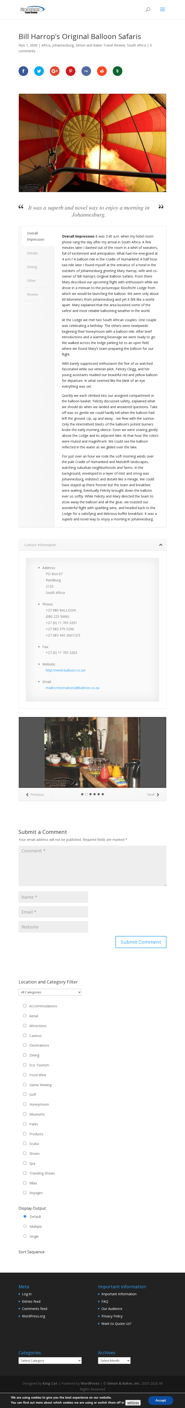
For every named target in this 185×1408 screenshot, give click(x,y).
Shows (34, 1153)
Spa (32, 1163)
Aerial (33, 1016)
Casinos (35, 1035)
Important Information (119, 1294)
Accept (160, 1400)
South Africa (136, 45)
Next (151, 794)
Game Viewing (40, 1085)
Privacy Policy (112, 1316)
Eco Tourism (39, 1065)
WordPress (90, 1383)
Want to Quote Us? (116, 1323)
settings (133, 1403)
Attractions (37, 1025)
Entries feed (31, 1301)
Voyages (36, 1192)
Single (34, 1236)
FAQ (104, 1301)
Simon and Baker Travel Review (100, 45)
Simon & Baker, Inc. (123, 1383)
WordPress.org (33, 1316)
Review (32, 294)
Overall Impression (35, 236)
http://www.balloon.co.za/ (66, 670)
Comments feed (34, 1308)
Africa (45, 45)
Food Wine (37, 1075)
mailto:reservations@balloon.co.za (72, 687)
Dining (32, 267)
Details (32, 253)
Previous (37, 794)
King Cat (50, 1383)
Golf (32, 1094)
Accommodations (43, 1006)
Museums (37, 1114)
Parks (33, 1124)
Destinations (39, 1045)
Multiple (36, 1226)
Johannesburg (63, 45)
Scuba (34, 1143)
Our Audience (111, 1308)
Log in (27, 1294)
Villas (33, 1183)
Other (31, 280)
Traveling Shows (42, 1173)
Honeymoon (39, 1104)
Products (36, 1134)
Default (35, 1216)
